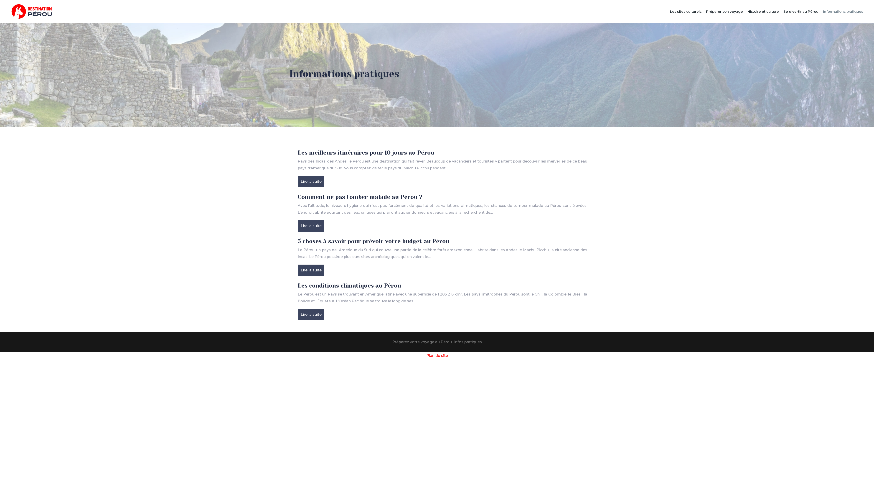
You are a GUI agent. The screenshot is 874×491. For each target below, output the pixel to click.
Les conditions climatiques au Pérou (349, 285)
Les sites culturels (685, 11)
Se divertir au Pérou (800, 11)
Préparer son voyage (724, 11)
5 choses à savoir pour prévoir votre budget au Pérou (373, 241)
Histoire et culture (763, 11)
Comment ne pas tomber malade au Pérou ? (360, 197)
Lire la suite (311, 181)
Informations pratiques (843, 11)
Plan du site (437, 355)
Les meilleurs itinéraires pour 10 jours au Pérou (366, 152)
